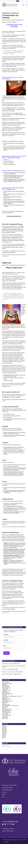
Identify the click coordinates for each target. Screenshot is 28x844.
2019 (3, 734)
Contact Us (4, 792)
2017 (3, 736)
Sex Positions (5, 711)
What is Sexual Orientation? (8, 674)
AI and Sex (4, 682)
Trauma (3, 716)
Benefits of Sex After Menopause (8, 671)
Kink (3, 703)
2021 (3, 731)
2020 (3, 733)
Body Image (4, 685)
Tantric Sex (6, 263)
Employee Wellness (6, 693)
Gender (3, 697)
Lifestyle (4, 706)
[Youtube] (3, 824)
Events (3, 695)
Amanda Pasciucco (12, 22)
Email (4, 645)
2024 (3, 728)
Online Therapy (5, 709)
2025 (3, 727)
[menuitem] (23, 4)
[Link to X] (11, 824)
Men (3, 707)
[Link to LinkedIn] (13, 824)
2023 (3, 729)
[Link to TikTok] (6, 824)
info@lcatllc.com (8, 789)
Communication (5, 688)
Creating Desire (19, 20)
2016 (3, 737)
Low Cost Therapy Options (7, 830)
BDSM (3, 684)
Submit (6, 653)
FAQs (3, 796)
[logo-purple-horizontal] (11, 4)
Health (3, 699)
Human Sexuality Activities (7, 663)
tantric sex (10, 277)
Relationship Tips (5, 710)
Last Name (5, 640)
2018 (3, 735)
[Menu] (22, 4)
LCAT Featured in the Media (8, 828)
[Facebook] (8, 824)
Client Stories (5, 686)
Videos (3, 717)
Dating (3, 691)
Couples (13, 20)
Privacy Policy (23, 839)
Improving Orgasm (6, 700)
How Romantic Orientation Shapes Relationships (12, 665)
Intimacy (4, 22)
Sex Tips (12, 265)
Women (3, 718)
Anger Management (6, 683)
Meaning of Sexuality (6, 669)
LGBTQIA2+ (4, 704)
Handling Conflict (5, 698)
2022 (3, 730)
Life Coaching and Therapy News (9, 705)
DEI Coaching (5, 692)
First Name (5, 634)
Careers (4, 794)
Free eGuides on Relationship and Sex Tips (11, 696)
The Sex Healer (5, 715)
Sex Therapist (5, 712)
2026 (3, 726)
